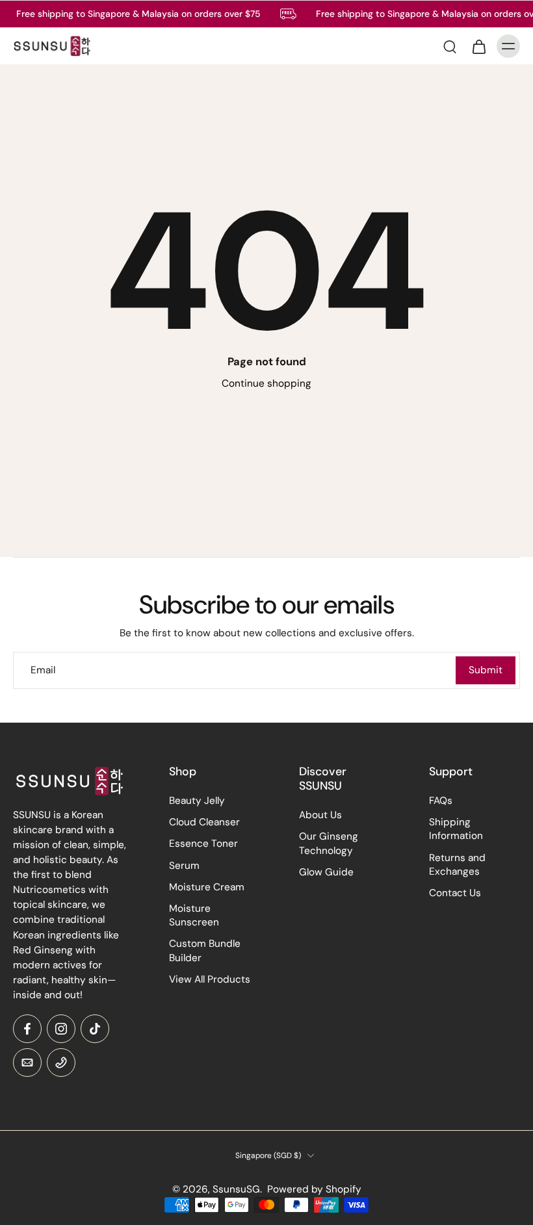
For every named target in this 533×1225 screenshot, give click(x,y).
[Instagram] (61, 1028)
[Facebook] (27, 1028)
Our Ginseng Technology (328, 843)
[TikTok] (95, 1028)
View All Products (209, 978)
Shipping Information (456, 829)
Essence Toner (203, 843)
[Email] (27, 1062)
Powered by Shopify (314, 1189)
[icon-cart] (478, 46)
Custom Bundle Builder (204, 950)
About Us (320, 814)
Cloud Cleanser (204, 822)
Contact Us (455, 892)
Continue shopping (266, 383)
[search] (450, 46)
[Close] (114, 1182)
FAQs (440, 800)
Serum (184, 864)
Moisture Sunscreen (194, 915)
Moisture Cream (206, 887)
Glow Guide (326, 871)
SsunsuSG (236, 1189)
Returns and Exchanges (457, 864)
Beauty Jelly (197, 800)
